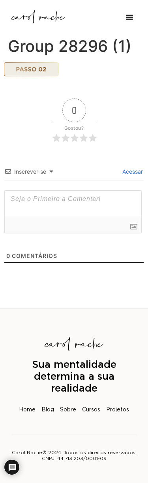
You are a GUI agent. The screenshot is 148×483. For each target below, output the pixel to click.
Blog (47, 409)
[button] (129, 17)
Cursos (91, 409)
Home (27, 409)
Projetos (117, 409)
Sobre (68, 409)
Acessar (132, 171)
